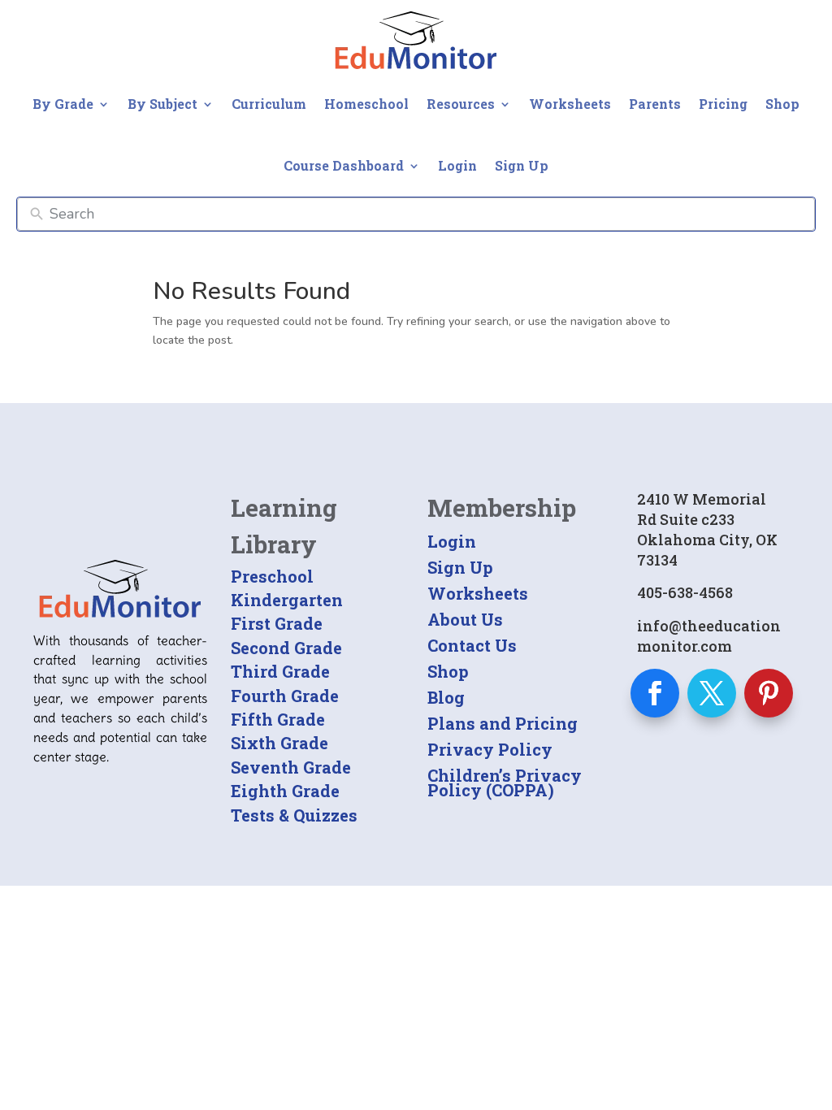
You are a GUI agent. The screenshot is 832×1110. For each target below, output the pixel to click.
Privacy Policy (489, 749)
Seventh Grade (291, 767)
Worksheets (570, 103)
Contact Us (472, 645)
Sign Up (521, 165)
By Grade (62, 103)
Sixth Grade (279, 742)
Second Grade (286, 647)
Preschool (272, 576)
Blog (446, 697)
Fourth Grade (285, 695)
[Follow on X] (711, 693)
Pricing (723, 103)
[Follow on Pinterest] (768, 693)
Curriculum (269, 103)
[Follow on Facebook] (654, 693)
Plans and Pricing (502, 723)
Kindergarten (287, 599)
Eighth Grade (285, 790)
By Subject (162, 103)
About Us (465, 619)
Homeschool (366, 103)
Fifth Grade (278, 719)
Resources (461, 103)
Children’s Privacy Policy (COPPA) (504, 782)
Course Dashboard (344, 165)
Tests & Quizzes (294, 815)
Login (457, 165)
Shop (782, 103)
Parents (655, 103)
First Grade (277, 623)
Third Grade (280, 671)
